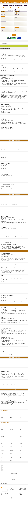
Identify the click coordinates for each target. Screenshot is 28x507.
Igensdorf (20, 457)
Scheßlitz (11, 447)
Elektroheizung (23, 2)
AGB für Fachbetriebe (21, 492)
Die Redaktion (11, 487)
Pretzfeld (11, 439)
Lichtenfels (21, 439)
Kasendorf (2, 440)
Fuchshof (2, 446)
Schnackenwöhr (2, 436)
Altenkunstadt (11, 429)
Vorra (20, 450)
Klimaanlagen (11, 501)
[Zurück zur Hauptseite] (5, 487)
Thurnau (2, 432)
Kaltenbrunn (21, 433)
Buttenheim (11, 453)
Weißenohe (21, 436)
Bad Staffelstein (21, 443)
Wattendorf (11, 432)
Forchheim (21, 453)
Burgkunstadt (11, 426)
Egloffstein (11, 440)
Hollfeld (1, 443)
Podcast (11, 488)
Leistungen (20, 487)
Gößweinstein (2, 460)
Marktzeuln (11, 446)
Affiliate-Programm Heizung (22, 489)
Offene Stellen (21, 490)
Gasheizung (12, 2)
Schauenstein (11, 450)
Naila (20, 432)
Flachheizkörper (19, 400)
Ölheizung (26, 2)
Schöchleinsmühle (2, 433)
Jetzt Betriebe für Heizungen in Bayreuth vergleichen (14, 140)
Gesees (1, 425)
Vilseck (20, 425)
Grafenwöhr (11, 443)
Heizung (1, 2)
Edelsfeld (20, 429)
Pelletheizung (8, 2)
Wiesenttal (2, 457)
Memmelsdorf (21, 447)
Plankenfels (2, 439)
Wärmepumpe (4, 2)
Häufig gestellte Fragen (4, 483)
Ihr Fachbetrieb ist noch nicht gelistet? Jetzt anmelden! (14, 389)
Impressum (20, 494)
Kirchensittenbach (21, 440)
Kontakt (20, 493)
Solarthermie (16, 2)
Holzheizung (11, 499)
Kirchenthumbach (2, 450)
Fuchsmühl (21, 426)
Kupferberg (2, 447)
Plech (10, 436)
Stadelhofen (11, 425)
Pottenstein (2, 453)
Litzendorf (11, 457)
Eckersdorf (2, 426)
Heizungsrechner (12, 490)
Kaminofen (19, 2)
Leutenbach (11, 460)
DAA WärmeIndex (12, 489)
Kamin (18, 394)
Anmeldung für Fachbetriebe (22, 488)
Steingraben (21, 446)
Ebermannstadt (11, 433)
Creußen (2, 429)
